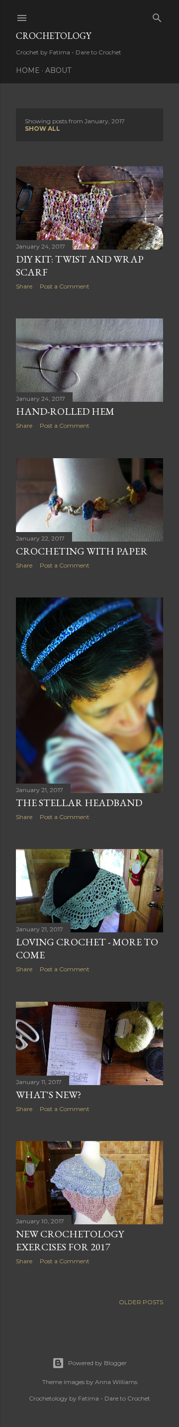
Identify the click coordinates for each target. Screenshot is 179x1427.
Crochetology (53, 35)
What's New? (48, 1094)
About (58, 70)
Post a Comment (65, 286)
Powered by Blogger (97, 1363)
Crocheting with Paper (82, 551)
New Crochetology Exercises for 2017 (70, 1240)
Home (28, 70)
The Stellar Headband (79, 802)
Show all (42, 128)
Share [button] (24, 286)
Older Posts (141, 1302)
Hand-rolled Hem (65, 411)
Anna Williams (116, 1382)
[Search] (157, 15)
